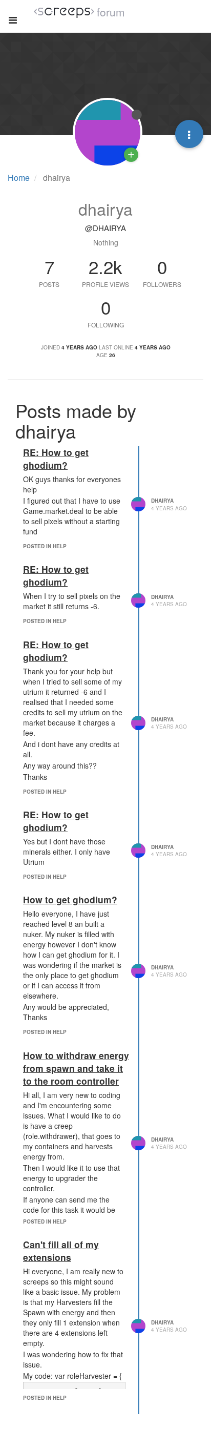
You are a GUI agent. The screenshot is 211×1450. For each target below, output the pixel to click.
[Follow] (131, 155)
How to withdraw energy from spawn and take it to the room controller (76, 1068)
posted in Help (45, 546)
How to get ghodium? (70, 899)
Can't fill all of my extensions (61, 1250)
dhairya (162, 500)
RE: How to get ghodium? (56, 458)
